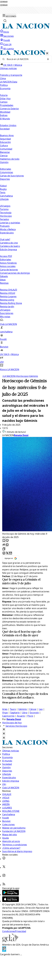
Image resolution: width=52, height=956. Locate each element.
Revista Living (7, 299)
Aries (4, 709)
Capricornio (8, 715)
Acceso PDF (6, 256)
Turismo (4, 209)
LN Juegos (5, 205)
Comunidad (6, 148)
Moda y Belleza (8, 229)
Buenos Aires (7, 135)
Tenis (2, 192)
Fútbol (3, 185)
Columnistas (6, 172)
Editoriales (5, 169)
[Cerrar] (47, 53)
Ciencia (3, 155)
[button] (26, 210)
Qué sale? (5, 239)
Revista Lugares (8, 296)
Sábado (4, 276)
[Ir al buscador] (5, 20)
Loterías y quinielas (10, 222)
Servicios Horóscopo (16, 725)
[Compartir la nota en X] (7, 553)
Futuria (3, 95)
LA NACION (8, 376)
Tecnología (5, 212)
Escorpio (34, 712)
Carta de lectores (9, 269)
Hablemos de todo (9, 158)
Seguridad (5, 138)
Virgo (5, 712)
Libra (24, 712)
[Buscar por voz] (48, 59)
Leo (41, 709)
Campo (3, 101)
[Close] (4, 729)
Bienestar (5, 152)
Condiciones (8, 931)
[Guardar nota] (4, 541)
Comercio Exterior (9, 108)
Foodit (6, 40)
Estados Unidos (8, 125)
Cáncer (33, 709)
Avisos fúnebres (8, 262)
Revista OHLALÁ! (8, 289)
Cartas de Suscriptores (12, 175)
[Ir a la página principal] (26, 27)
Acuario (21, 715)
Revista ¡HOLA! (7, 293)
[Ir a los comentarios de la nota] (7, 541)
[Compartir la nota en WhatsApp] (7, 545)
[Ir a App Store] (10, 901)
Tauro (13, 709)
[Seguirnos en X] (4, 867)
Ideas (3, 279)
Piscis (30, 715)
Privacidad (20, 931)
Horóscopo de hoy (12, 722)
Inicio (6, 31)
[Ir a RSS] (4, 884)
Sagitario (15, 712)
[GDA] (10, 941)
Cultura (4, 145)
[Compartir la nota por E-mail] (10, 553)
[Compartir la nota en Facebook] (4, 553)
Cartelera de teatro (10, 246)
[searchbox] (25, 59)
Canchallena (6, 195)
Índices (3, 115)
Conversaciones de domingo (15, 273)
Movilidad (5, 111)
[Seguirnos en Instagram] (4, 876)
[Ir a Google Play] (10, 894)
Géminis (33, 376)
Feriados (4, 219)
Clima (3, 78)
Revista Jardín (7, 306)
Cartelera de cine (9, 242)
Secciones (8, 36)
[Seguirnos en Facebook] (4, 858)
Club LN (7, 44)
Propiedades (6, 105)
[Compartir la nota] (4, 545)
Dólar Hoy (5, 98)
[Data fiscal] (4, 951)
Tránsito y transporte (11, 75)
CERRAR (3, 2)
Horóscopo (6, 215)
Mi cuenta (8, 48)
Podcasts (5, 226)
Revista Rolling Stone (11, 303)
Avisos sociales (8, 266)
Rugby (3, 189)
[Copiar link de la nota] (4, 549)
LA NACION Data (8, 81)
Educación (5, 142)
